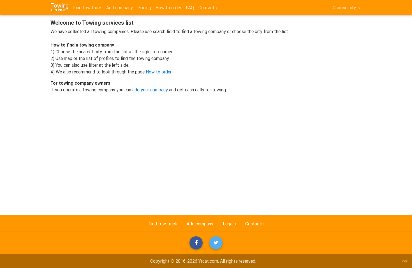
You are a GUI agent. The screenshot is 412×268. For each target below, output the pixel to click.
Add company (119, 7)
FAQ (190, 7)
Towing (59, 6)
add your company (150, 90)
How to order (168, 7)
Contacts (207, 7)
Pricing (144, 7)
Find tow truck (87, 7)
